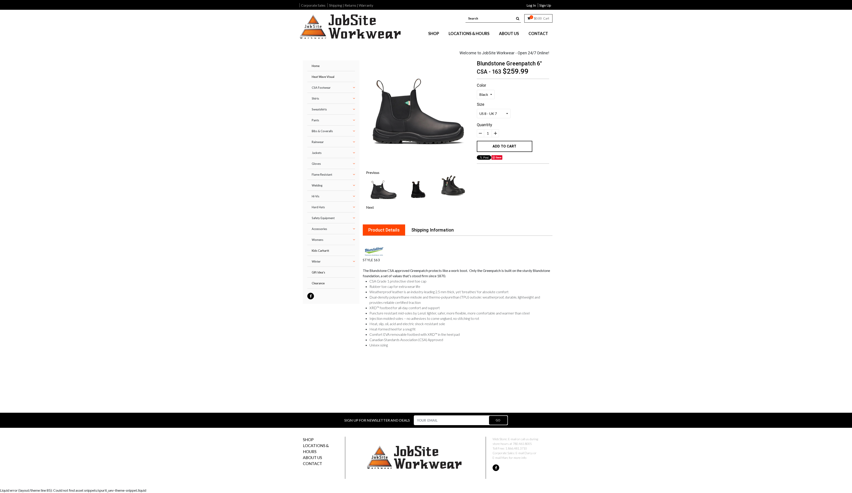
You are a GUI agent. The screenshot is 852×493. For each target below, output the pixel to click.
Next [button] (370, 207)
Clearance (318, 283)
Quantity (484, 124)
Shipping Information (432, 230)
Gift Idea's (318, 272)
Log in (531, 5)
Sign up (545, 5)
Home (316, 66)
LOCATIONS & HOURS (469, 33)
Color (481, 85)
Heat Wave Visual (323, 77)
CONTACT (538, 33)
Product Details (384, 230)
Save (498, 157)
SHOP (433, 33)
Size (480, 104)
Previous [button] (372, 172)
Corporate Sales (313, 5)
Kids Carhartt (320, 250)
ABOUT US (509, 33)
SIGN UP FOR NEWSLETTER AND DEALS (377, 420)
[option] (418, 112)
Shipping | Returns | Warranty (351, 5)
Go (498, 420)
